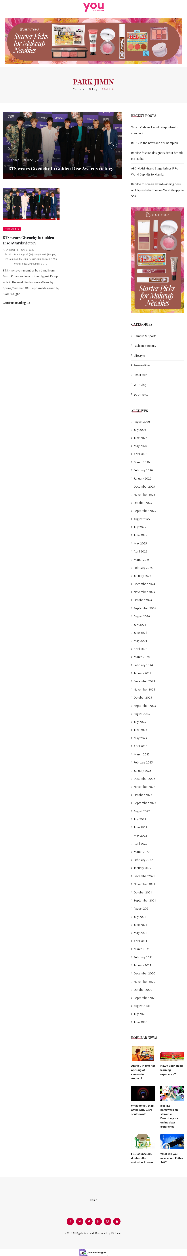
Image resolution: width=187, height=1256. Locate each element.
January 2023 (142, 770)
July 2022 (140, 819)
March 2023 (142, 754)
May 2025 (140, 543)
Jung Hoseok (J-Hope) (44, 254)
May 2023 (140, 738)
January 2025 (142, 576)
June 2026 (140, 438)
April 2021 (140, 941)
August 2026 (142, 421)
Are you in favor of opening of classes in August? (143, 1072)
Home (93, 1200)
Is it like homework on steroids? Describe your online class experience (169, 1116)
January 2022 (142, 868)
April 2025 (140, 551)
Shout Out (140, 375)
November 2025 (144, 494)
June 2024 (140, 632)
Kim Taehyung (44, 259)
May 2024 (140, 640)
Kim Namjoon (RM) (13, 259)
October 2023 (143, 697)
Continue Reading (14, 303)
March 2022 (142, 852)
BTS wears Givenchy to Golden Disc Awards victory (60, 168)
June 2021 (140, 925)
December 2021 (144, 876)
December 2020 (144, 973)
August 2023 (142, 714)
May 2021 (140, 933)
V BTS (44, 263)
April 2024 (140, 649)
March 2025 (142, 559)
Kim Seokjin (30, 259)
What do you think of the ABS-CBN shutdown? (142, 1110)
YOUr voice (141, 394)
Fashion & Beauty (145, 346)
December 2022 (144, 778)
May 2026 (140, 446)
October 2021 (143, 892)
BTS (11, 254)
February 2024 (143, 665)
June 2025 (140, 535)
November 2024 (144, 592)
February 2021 (143, 957)
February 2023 (143, 762)
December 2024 (144, 584)
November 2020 (144, 981)
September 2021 (145, 900)
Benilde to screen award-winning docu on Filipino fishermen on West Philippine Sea (157, 190)
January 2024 (142, 673)
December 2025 (144, 486)
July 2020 (140, 1014)
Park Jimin (34, 263)
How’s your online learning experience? (171, 1070)
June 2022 (140, 827)
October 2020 (143, 989)
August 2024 (142, 616)
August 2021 (142, 908)
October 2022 (143, 795)
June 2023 (140, 730)
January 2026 (142, 478)
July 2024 (140, 624)
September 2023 (145, 706)
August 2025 (142, 519)
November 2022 (144, 786)
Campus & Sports (145, 336)
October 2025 (143, 503)
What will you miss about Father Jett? (171, 1158)
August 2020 (142, 1006)
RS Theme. (117, 1233)
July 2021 (140, 916)
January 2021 (142, 965)
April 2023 (140, 746)
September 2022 (145, 803)
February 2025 (143, 567)
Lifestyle (139, 355)
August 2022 (142, 811)
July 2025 (140, 527)
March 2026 (142, 462)
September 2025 (145, 511)
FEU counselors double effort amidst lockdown (142, 1158)
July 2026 (140, 429)
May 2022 (140, 835)
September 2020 (145, 998)
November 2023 (144, 689)
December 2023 (144, 681)
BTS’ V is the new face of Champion (154, 143)
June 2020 (140, 1022)
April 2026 (140, 454)
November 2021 (144, 884)
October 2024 (143, 600)
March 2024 (142, 657)
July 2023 (140, 722)
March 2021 (141, 949)
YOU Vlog (140, 385)
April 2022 (140, 843)
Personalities (12, 229)
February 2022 (143, 860)
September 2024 (145, 608)
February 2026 (143, 470)
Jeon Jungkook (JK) (23, 254)
